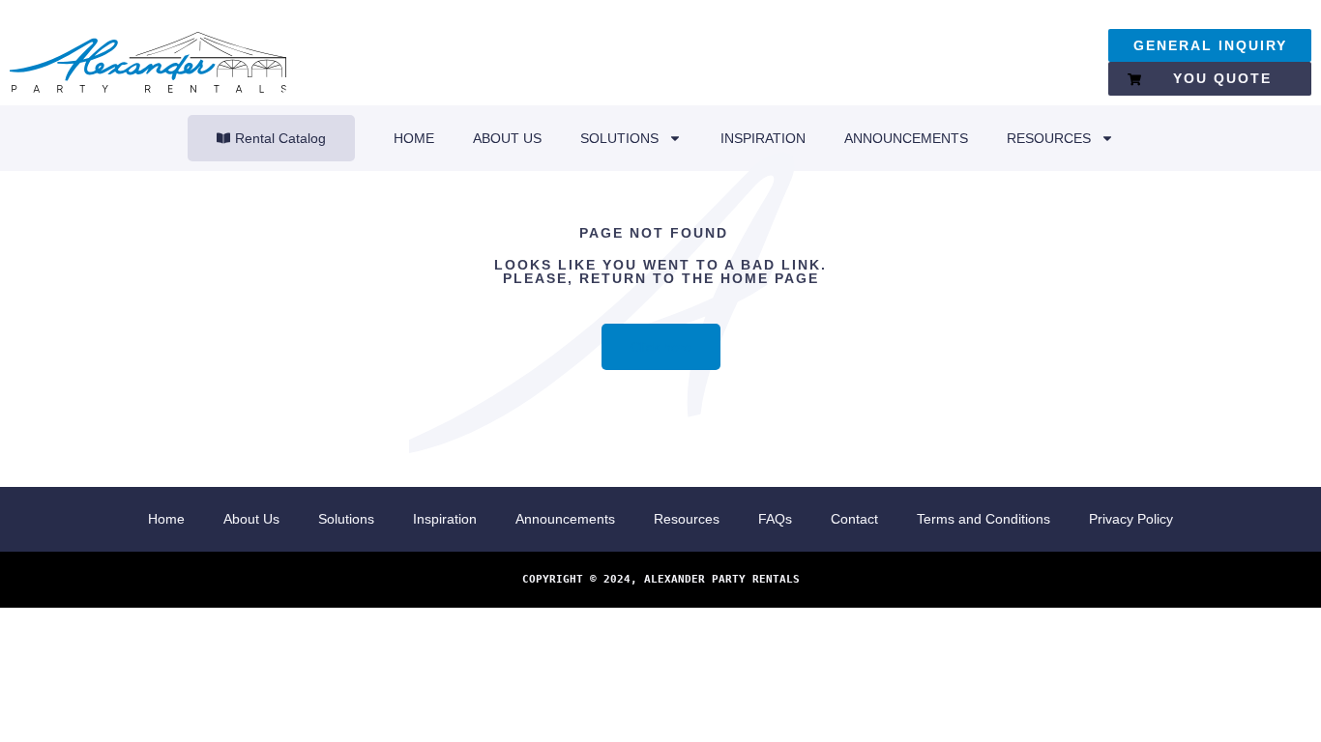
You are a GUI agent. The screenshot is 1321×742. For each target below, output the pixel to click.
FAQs (775, 519)
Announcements (906, 138)
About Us (507, 138)
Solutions (619, 138)
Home (414, 138)
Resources (1049, 138)
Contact (854, 519)
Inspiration (763, 138)
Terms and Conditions (983, 519)
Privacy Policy (1131, 519)
